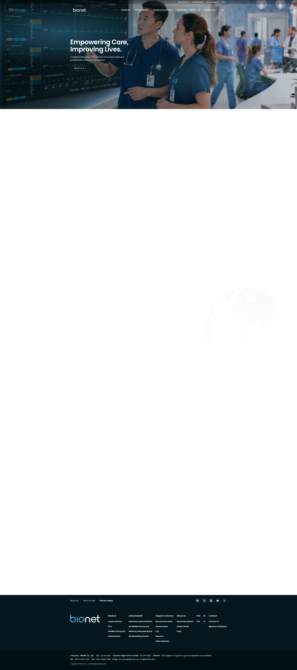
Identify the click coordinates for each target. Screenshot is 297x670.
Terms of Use (89, 600)
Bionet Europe (198, 2)
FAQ (157, 631)
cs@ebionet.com (148, 659)
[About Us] (71, 453)
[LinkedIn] (210, 600)
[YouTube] (217, 600)
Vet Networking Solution (139, 636)
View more (220, 497)
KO (223, 2)
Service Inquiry (162, 626)
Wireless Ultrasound (116, 631)
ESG (198, 616)
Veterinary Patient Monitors (140, 621)
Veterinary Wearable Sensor (140, 631)
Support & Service (164, 616)
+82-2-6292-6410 (81, 659)
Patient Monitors (115, 621)
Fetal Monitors (114, 636)
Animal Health (136, 616)
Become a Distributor (218, 626)
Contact (213, 616)
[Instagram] (204, 600)
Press (179, 631)
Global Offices (183, 626)
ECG (110, 626)
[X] (224, 600)
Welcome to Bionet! (185, 621)
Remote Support (213, 2)
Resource (159, 636)
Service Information (164, 621)
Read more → (80, 68)
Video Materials (162, 641)
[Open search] (223, 10)
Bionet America (183, 2)
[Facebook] (197, 600)
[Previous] (217, 153)
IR (204, 616)
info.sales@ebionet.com (129, 659)
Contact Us (214, 621)
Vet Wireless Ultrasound (139, 626)
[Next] (226, 153)
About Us (74, 600)
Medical (112, 616)
